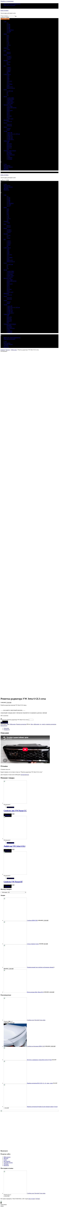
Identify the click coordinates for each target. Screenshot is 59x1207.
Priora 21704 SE (11, 88)
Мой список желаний (9, 5)
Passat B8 (9, 146)
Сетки (8, 156)
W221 (8, 117)
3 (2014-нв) (10, 100)
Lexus (5, 89)
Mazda (5, 96)
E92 (8, 38)
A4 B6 (8, 24)
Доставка (6, 168)
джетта (43, 724)
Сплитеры (9, 159)
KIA (5, 66)
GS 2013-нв (10, 91)
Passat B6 (9, 143)
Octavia (9, 128)
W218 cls (9, 116)
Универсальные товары (10, 150)
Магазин (6, 1158)
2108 (8, 78)
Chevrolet (6, 48)
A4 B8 (8, 27)
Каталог (8, 349)
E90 (8, 37)
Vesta (8, 85)
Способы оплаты (8, 167)
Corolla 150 (10, 136)
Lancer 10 (9, 121)
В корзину (5, 721)
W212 (8, 114)
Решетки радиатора (21, 724)
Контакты (6, 169)
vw (40, 724)
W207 (8, 111)
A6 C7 (8, 32)
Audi (5, 21)
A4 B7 (8, 25)
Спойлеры (9, 157)
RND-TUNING (5, 10)
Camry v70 (9, 135)
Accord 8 (9, 57)
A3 (7, 23)
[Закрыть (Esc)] (1, 1204)
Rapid (8, 129)
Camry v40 (9, 132)
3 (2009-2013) (10, 99)
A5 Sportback (10, 30)
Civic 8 (8, 59)
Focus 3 (9, 53)
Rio (8, 73)
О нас (5, 164)
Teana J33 (9, 125)
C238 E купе (10, 118)
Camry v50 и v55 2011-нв (13, 134)
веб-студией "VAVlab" (34, 1198)
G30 (8, 43)
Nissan (5, 123)
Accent (8, 62)
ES (7, 92)
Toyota (5, 131)
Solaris (8, 64)
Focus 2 (9, 52)
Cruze (8, 49)
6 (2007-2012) (10, 102)
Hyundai (6, 60)
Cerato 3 (9, 68)
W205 (8, 109)
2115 (8, 82)
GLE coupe (9, 106)
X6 (7, 46)
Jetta (8, 142)
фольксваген (4, 725)
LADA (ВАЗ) (7, 74)
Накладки (9, 153)
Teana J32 (9, 124)
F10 (8, 39)
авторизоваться (25, 774)
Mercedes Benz (7, 105)
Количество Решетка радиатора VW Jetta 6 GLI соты (14, 719)
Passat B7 (9, 145)
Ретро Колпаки (11, 154)
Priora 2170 (9, 86)
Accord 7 (9, 56)
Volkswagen (7, 141)
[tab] (31, 728)
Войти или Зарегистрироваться (12, 4)
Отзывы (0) (7, 729)
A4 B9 (8, 28)
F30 (8, 41)
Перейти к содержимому (7, 1)
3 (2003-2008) (10, 98)
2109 (8, 80)
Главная (3, 349)
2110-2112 (9, 81)
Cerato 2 (9, 67)
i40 (7, 63)
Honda (5, 55)
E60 (8, 35)
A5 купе (9, 31)
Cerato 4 (9, 70)
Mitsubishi (6, 120)
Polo (8, 149)
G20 (8, 42)
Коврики (9, 152)
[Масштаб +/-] (5, 1204)
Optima (8, 71)
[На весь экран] (4, 1204)
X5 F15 (9, 45)
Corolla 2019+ (10, 139)
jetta (32, 724)
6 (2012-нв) (10, 103)
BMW (5, 34)
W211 (8, 113)
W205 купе (10, 110)
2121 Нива (9, 84)
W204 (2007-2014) (11, 107)
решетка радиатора (51, 724)
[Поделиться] (2, 1204)
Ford (5, 50)
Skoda (5, 127)
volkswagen (36, 724)
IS (7, 93)
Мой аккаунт (7, 1157)
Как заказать (7, 165)
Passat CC (9, 148)
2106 (8, 75)
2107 (8, 77)
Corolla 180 (10, 138)
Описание (6, 728)
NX (8, 95)
